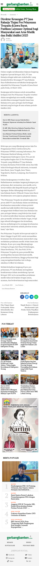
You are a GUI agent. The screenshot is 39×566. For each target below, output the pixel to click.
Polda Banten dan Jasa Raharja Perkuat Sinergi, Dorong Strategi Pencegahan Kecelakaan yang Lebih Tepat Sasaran (29, 366)
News (12, 511)
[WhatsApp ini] (36, 297)
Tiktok (11, 561)
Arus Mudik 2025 (7, 285)
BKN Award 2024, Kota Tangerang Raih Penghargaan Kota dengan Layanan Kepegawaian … (22, 524)
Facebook (11, 555)
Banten (13, 484)
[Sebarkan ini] (22, 297)
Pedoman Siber (28, 545)
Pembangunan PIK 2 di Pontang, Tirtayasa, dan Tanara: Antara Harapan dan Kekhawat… (23, 488)
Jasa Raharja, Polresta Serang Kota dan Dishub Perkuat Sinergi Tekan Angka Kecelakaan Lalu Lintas (29, 342)
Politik (17, 511)
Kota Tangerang (16, 519)
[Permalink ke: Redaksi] (3, 39)
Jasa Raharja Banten (8, 289)
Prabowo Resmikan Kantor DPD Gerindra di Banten (23, 514)
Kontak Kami (10, 545)
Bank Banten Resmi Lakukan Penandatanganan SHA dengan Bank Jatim (23, 497)
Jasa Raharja (19, 285)
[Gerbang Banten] (19, 4)
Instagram (11, 558)
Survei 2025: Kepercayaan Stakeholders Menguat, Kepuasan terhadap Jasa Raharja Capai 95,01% (19, 122)
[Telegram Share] (31, 297)
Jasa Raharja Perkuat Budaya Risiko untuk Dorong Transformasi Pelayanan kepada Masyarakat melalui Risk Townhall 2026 (17, 136)
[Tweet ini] (27, 297)
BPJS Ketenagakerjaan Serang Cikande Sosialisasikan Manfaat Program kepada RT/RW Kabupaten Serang (9, 342)
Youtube (29, 558)
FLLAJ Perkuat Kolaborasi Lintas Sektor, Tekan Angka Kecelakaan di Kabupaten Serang (9, 365)
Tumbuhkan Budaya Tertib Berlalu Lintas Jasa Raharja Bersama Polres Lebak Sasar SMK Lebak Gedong (29, 389)
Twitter (30, 555)
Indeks (28, 542)
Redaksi (10, 542)
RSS (30, 561)
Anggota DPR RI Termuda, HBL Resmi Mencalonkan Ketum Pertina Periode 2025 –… (23, 506)
